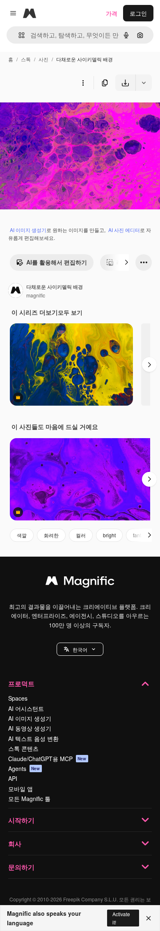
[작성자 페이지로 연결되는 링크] (15, 291)
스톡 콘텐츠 (23, 748)
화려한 (51, 535)
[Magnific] (80, 582)
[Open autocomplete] (18, 35)
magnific (35, 295)
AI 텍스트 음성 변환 (33, 738)
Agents (24, 768)
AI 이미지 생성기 (28, 229)
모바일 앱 (20, 789)
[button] (80, 649)
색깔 (22, 535)
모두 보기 (70, 312)
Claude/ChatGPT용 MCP (47, 759)
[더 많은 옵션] (83, 82)
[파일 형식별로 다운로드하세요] (143, 82)
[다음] (126, 262)
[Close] (148, 918)
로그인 (138, 13)
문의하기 (21, 867)
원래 (47, 110)
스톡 (26, 59)
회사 (14, 843)
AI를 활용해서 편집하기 (56, 262)
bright (109, 535)
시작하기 (21, 820)
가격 (111, 13)
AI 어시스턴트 (26, 708)
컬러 (81, 535)
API (12, 778)
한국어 (80, 649)
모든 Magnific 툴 (29, 798)
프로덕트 (21, 683)
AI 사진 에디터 (124, 229)
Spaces (17, 698)
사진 (43, 59)
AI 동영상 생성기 (29, 728)
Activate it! (121, 917)
